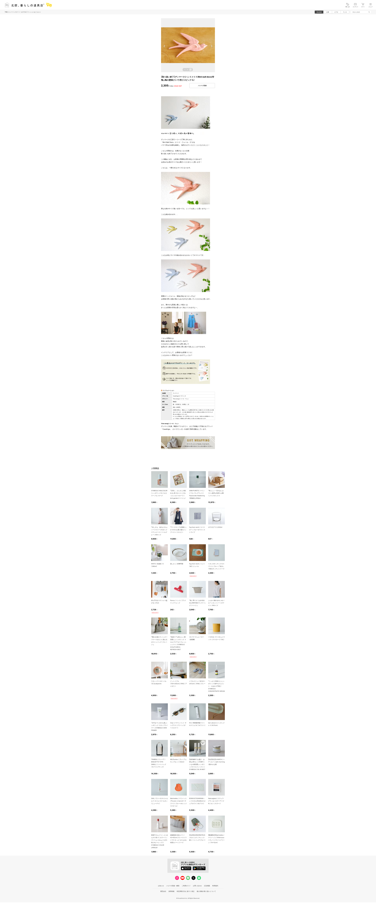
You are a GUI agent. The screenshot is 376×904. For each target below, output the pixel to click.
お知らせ (161, 886)
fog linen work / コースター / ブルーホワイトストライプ (197, 529)
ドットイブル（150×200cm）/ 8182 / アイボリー (178, 683)
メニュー (370, 6)
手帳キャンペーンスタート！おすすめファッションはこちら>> (23, 12)
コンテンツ (355, 6)
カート (363, 6)
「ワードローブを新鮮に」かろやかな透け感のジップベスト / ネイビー (178, 529)
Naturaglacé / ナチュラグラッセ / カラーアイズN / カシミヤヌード (216, 800)
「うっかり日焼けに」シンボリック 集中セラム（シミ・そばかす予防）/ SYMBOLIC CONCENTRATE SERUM (216, 686)
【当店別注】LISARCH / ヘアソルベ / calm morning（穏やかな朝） (216, 761)
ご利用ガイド (186, 886)
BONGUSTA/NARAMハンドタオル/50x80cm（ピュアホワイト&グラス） (197, 800)
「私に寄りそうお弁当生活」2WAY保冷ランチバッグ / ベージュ (197, 602)
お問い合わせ (197, 886)
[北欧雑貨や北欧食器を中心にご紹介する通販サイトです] (27, 5)
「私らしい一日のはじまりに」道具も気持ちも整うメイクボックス (216, 493)
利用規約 (215, 886)
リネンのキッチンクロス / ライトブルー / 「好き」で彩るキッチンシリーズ (216, 566)
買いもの (348, 6)
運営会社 (163, 891)
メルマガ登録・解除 (172, 886)
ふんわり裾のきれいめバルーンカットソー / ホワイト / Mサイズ (216, 602)
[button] (164, 46)
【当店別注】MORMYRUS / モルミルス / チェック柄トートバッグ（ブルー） (197, 837)
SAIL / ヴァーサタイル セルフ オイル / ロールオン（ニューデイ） (159, 800)
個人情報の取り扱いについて (206, 891)
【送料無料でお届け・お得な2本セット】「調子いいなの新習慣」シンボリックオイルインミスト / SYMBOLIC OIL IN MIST (197, 764)
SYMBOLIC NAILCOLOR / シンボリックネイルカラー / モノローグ (159, 493)
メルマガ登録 (202, 85)
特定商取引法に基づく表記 (185, 891)
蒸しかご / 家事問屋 (176, 564)
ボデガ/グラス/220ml (215, 527)
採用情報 (171, 891)
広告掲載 (207, 886)
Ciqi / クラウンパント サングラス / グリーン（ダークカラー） (178, 725)
